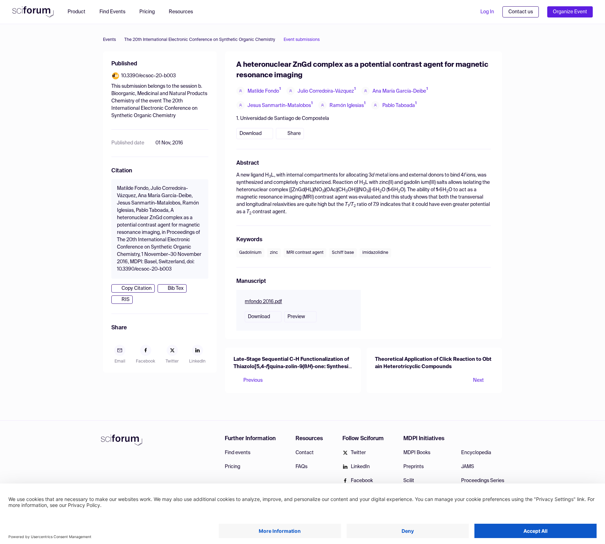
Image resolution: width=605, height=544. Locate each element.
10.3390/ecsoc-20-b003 (148, 75)
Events (109, 40)
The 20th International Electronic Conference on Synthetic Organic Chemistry (199, 40)
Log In (487, 11)
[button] (184, 11)
